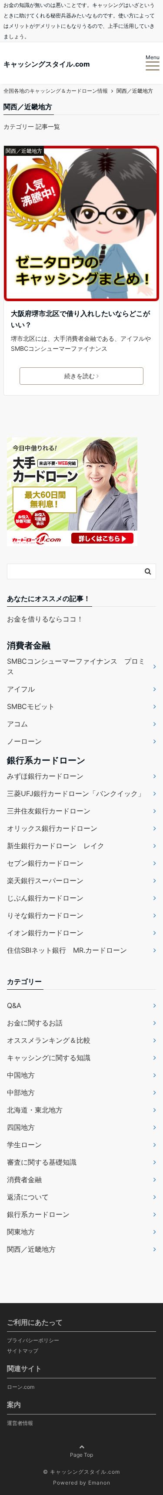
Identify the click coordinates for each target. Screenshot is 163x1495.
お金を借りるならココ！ (45, 619)
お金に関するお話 (35, 1022)
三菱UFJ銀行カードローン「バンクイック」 (76, 793)
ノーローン (24, 741)
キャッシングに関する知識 (48, 1057)
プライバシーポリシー (33, 1340)
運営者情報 (20, 1423)
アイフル (21, 689)
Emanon (99, 1482)
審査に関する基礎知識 (42, 1162)
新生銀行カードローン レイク (55, 845)
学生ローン (24, 1144)
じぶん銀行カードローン (45, 898)
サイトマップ (22, 1350)
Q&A (14, 1005)
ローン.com (20, 1387)
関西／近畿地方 (24, 151)
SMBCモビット (31, 706)
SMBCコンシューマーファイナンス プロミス (76, 666)
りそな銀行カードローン (45, 915)
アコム (17, 723)
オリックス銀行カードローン (52, 828)
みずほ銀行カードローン (45, 776)
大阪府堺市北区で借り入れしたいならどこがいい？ (80, 319)
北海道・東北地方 (35, 1109)
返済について (28, 1197)
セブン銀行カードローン (45, 863)
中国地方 (21, 1075)
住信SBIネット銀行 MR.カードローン (67, 950)
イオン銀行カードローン (45, 932)
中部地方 (21, 1092)
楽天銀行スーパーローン (45, 880)
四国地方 (21, 1127)
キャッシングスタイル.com (46, 63)
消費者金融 (24, 1179)
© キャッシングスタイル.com (81, 1471)
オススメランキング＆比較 (48, 1040)
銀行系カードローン (38, 1214)
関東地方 (21, 1231)
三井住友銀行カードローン (48, 810)
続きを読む (79, 376)
